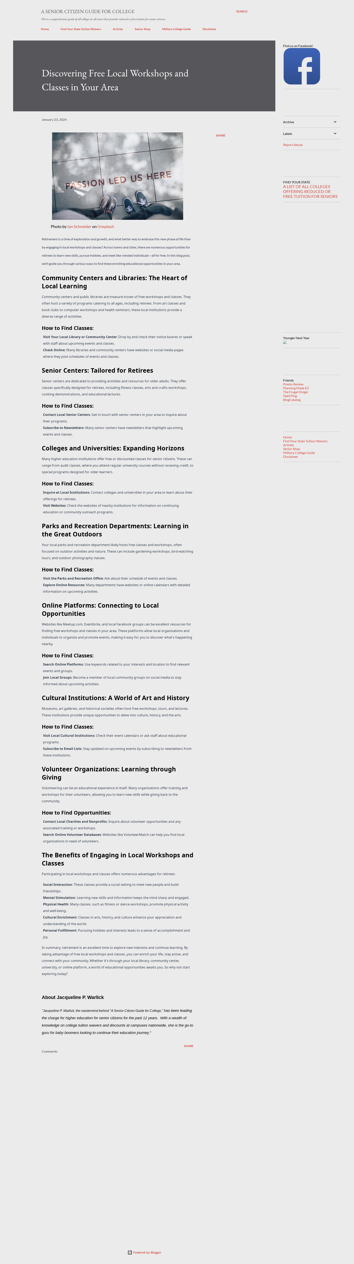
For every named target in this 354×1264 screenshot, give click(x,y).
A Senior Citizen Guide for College (88, 11)
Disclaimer (209, 29)
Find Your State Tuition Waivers (81, 29)
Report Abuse (293, 145)
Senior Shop (142, 29)
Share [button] (220, 135)
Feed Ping (290, 396)
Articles (118, 29)
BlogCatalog (292, 400)
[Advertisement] (111, 1188)
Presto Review (293, 384)
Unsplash (106, 226)
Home (45, 29)
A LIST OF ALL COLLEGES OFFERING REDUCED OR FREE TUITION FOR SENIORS (310, 191)
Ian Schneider (79, 226)
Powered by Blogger (146, 1252)
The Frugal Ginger (295, 392)
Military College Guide (176, 29)
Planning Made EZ (296, 388)
